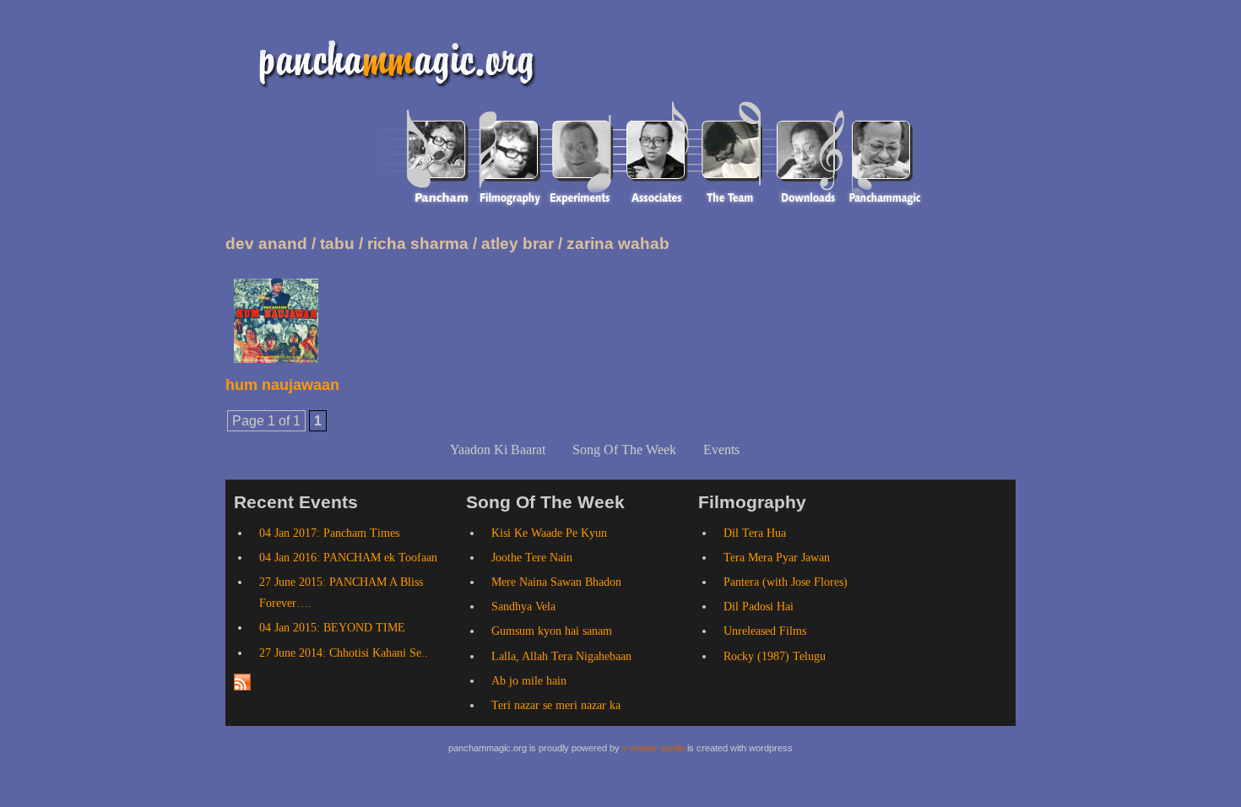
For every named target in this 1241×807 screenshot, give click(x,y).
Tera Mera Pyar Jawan (776, 557)
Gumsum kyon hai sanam (551, 631)
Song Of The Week (624, 449)
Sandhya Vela (523, 606)
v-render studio (653, 748)
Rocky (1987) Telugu (774, 656)
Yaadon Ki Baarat (497, 449)
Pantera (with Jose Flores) (785, 582)
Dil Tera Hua (754, 533)
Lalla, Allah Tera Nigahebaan (561, 656)
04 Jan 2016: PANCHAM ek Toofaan (348, 557)
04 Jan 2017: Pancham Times (329, 533)
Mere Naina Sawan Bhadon (556, 582)
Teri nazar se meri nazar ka (555, 705)
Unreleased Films (764, 631)
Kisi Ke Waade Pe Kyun (549, 533)
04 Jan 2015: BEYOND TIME (332, 627)
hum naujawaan (282, 384)
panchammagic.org (390, 61)
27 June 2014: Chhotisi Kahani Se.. (343, 653)
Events (721, 449)
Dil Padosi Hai (758, 606)
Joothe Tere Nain (531, 557)
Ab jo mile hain (528, 680)
